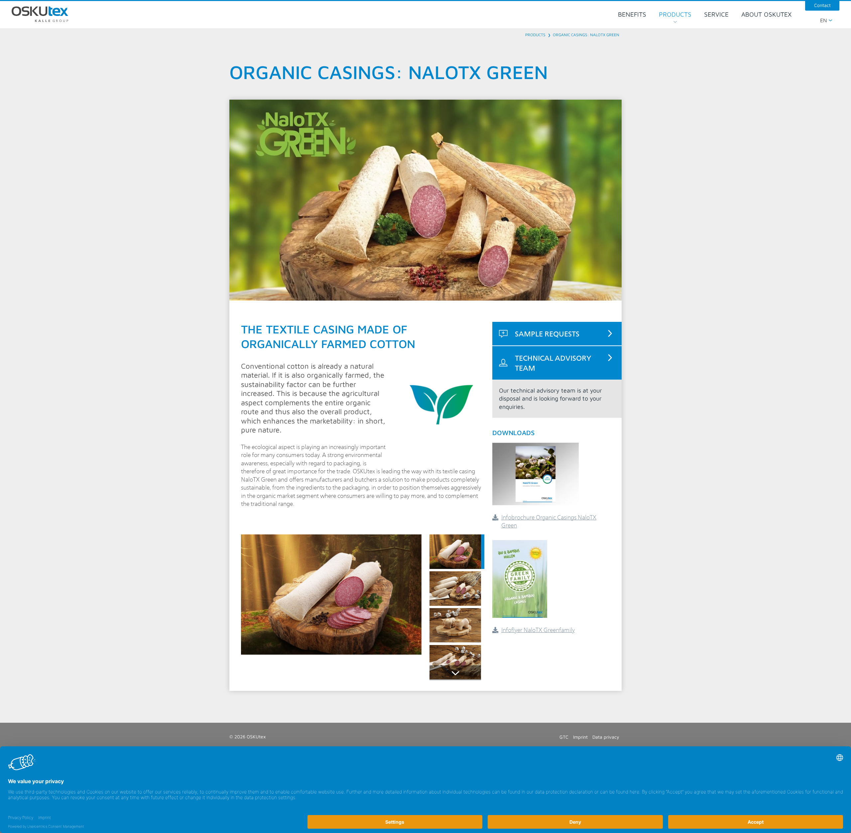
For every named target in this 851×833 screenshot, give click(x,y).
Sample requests (547, 333)
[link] (557, 333)
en (823, 20)
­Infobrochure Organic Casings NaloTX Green (548, 521)
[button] (456, 552)
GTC (563, 737)
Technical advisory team (553, 362)
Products (535, 34)
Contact (822, 5)
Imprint (580, 737)
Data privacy (605, 737)
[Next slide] (455, 672)
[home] (40, 14)
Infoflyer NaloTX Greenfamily (538, 630)
